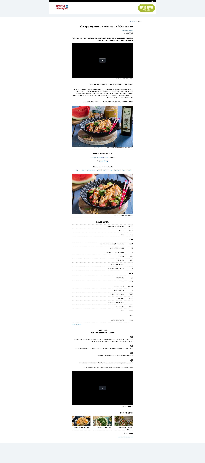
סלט (132, 437)
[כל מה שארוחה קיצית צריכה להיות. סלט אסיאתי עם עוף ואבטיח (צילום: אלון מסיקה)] (102, 127)
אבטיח (126, 437)
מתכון (119, 437)
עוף (129, 437)
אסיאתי (123, 437)
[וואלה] (102, 1)
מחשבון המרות (76, 324)
